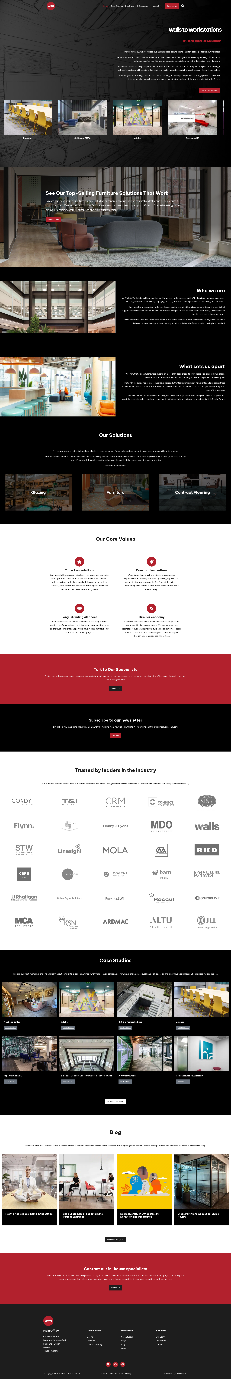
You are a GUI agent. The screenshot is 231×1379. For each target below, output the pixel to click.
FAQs (123, 1340)
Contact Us (161, 1340)
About (156, 6)
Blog (123, 1344)
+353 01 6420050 (50, 1351)
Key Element (180, 1373)
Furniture (91, 1340)
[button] (182, 6)
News (123, 1348)
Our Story (160, 1337)
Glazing (90, 1337)
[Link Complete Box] (33, 121)
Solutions (129, 6)
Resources (143, 6)
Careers (159, 1344)
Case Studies (116, 6)
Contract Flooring (95, 1344)
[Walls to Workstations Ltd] (51, 6)
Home (105, 6)
